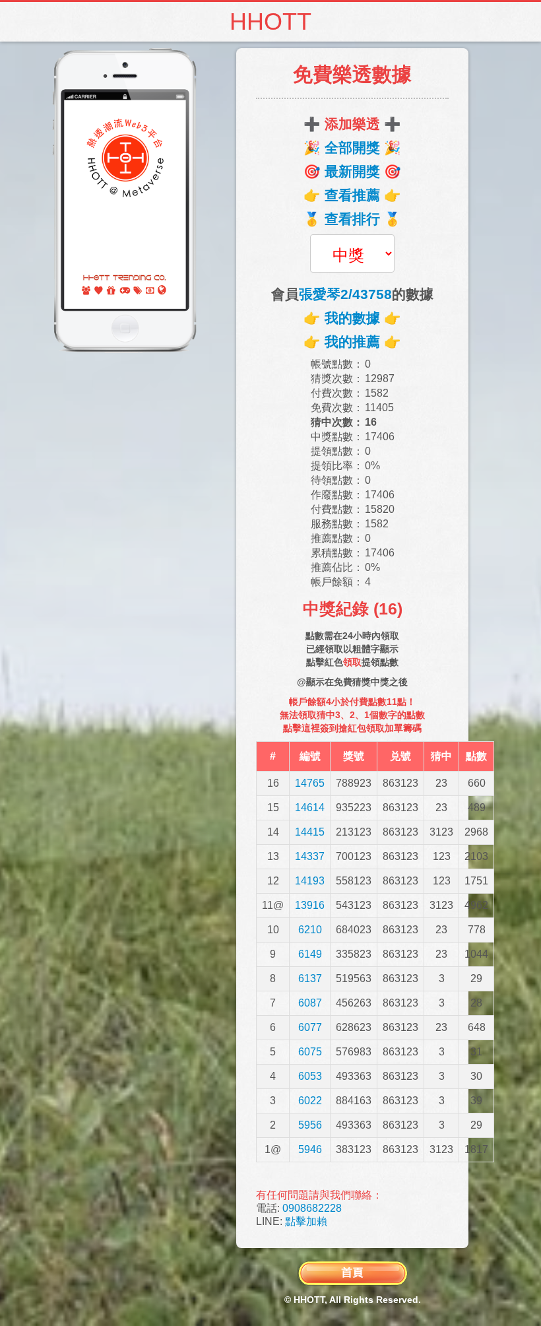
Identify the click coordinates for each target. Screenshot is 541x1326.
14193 (310, 880)
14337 (310, 856)
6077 (310, 1027)
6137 (310, 978)
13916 (310, 905)
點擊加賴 (306, 1221)
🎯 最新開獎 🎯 (352, 171)
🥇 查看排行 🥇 (352, 218)
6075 (310, 1051)
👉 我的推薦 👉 (352, 341)
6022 (310, 1100)
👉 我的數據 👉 (352, 317)
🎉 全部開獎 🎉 (352, 147)
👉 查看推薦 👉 (352, 195)
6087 (310, 1003)
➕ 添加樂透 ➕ (352, 123)
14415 (310, 832)
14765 (310, 783)
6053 (310, 1076)
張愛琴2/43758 (345, 294)
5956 (310, 1125)
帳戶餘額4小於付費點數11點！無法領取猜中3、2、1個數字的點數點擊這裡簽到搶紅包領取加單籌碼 (352, 714)
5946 (310, 1149)
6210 (310, 929)
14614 (310, 807)
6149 (310, 954)
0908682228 (312, 1208)
